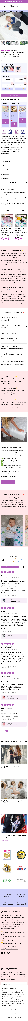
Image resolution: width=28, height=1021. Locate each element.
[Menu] (1, 6)
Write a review (10, 567)
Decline (13, 1013)
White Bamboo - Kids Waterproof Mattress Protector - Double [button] (16, 601)
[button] (5, 50)
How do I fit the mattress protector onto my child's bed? (12, 347)
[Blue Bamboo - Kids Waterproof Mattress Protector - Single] (5, 69)
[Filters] (21, 567)
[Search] (4, 6)
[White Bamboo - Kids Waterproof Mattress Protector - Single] (18, 69)
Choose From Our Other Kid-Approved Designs (14, 211)
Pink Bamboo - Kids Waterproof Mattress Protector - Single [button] (16, 698)
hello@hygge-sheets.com (9, 949)
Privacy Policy (7, 1005)
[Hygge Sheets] (14, 6)
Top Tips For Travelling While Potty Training (13, 836)
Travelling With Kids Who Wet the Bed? (13, 767)
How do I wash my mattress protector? (11, 319)
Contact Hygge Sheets (8, 946)
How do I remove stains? (10, 333)
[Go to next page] (24, 731)
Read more (5, 771)
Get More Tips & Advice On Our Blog (14, 741)
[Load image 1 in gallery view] (14, 26)
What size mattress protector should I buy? (11, 355)
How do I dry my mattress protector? (10, 326)
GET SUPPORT (8, 482)
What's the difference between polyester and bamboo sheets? (12, 363)
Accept (13, 1009)
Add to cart (14, 95)
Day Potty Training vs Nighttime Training (12, 801)
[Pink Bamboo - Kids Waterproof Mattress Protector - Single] (11, 69)
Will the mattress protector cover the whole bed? (11, 340)
